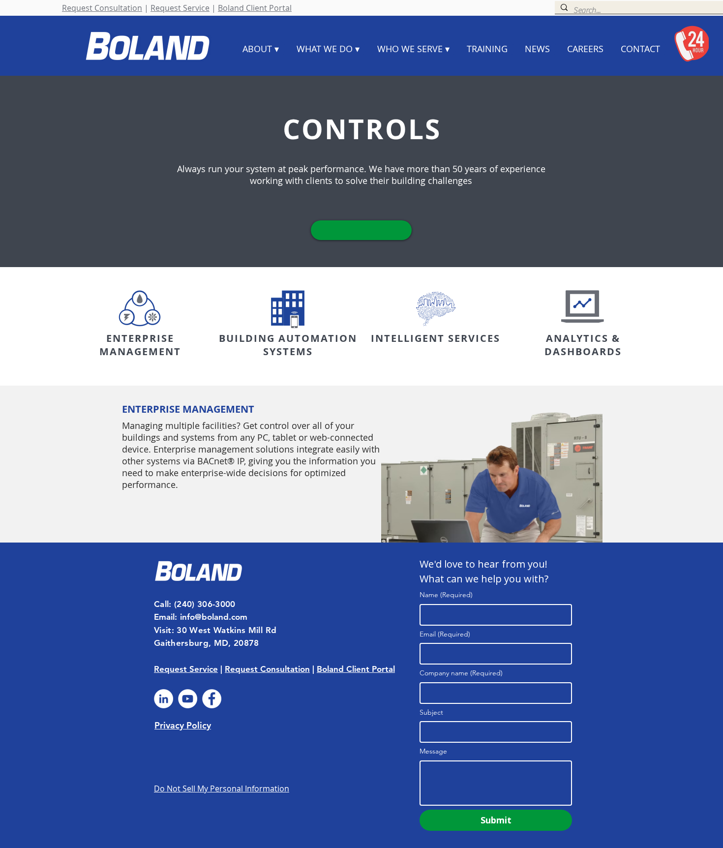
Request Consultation (102, 7)
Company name (461, 672)
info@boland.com (213, 617)
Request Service (180, 7)
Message (433, 751)
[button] (361, 230)
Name (446, 594)
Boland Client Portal (255, 7)
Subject (431, 712)
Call (161, 604)
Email (445, 634)
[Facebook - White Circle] (211, 698)
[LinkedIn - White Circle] (163, 698)
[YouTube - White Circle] (187, 698)
